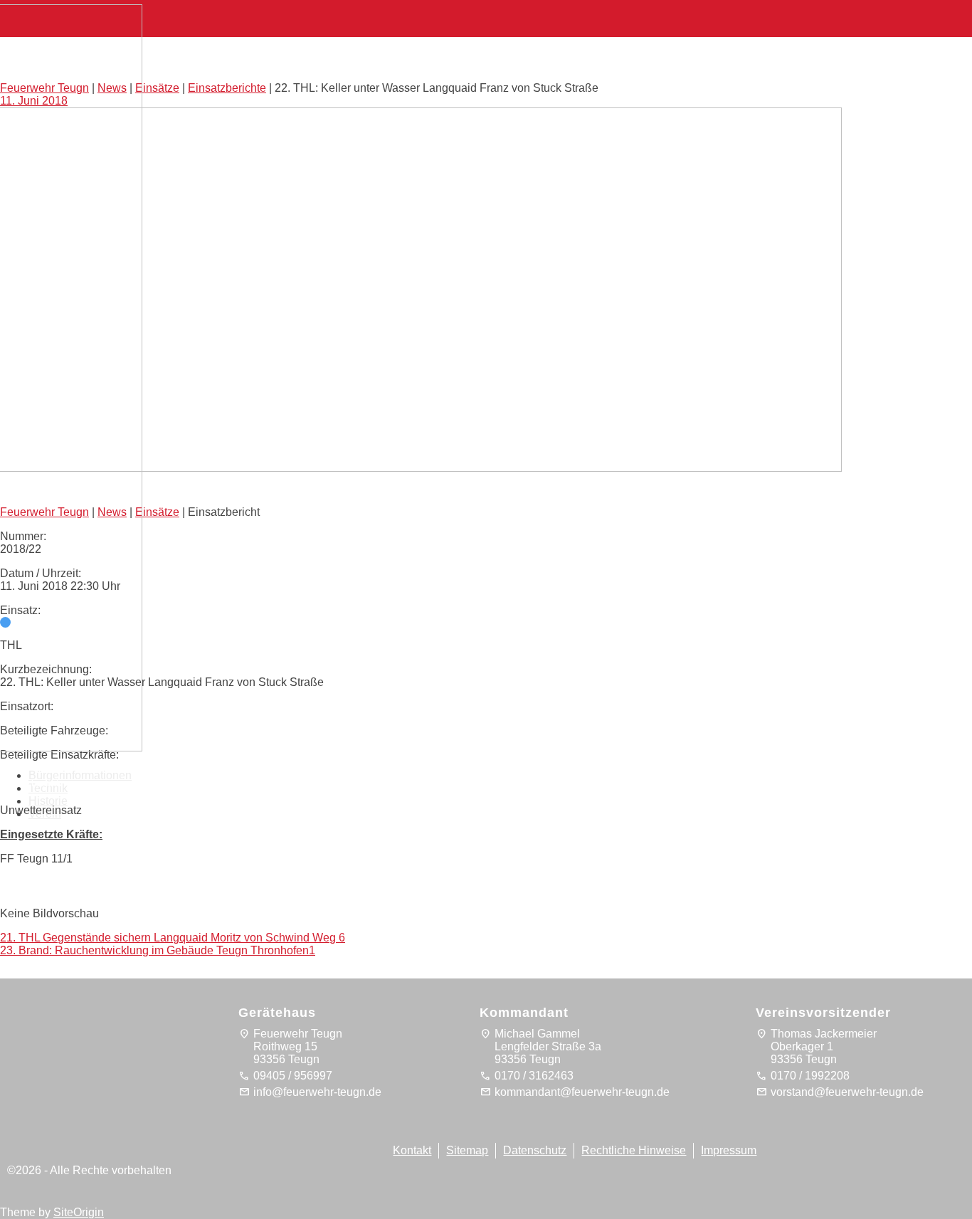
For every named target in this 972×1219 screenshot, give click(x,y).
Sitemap (467, 1150)
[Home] (78, 744)
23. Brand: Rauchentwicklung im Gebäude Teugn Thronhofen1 (157, 950)
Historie (48, 801)
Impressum (728, 1150)
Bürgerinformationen (80, 775)
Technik (48, 788)
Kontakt (412, 1150)
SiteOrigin (78, 1212)
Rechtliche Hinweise (633, 1150)
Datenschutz (534, 1150)
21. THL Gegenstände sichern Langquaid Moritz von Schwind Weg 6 (172, 938)
